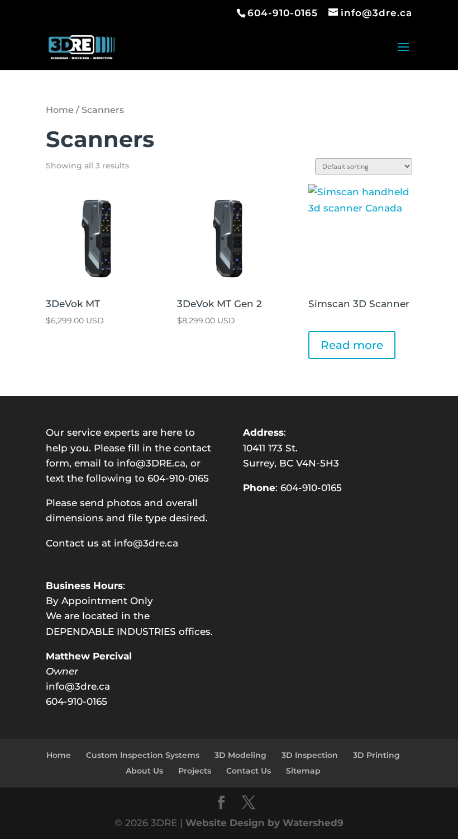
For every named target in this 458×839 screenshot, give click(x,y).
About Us (144, 771)
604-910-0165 (311, 487)
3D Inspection (310, 755)
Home (60, 110)
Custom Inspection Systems (142, 755)
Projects (194, 771)
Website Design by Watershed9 (264, 822)
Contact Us (248, 771)
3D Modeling (240, 755)
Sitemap (303, 771)
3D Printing (376, 755)
